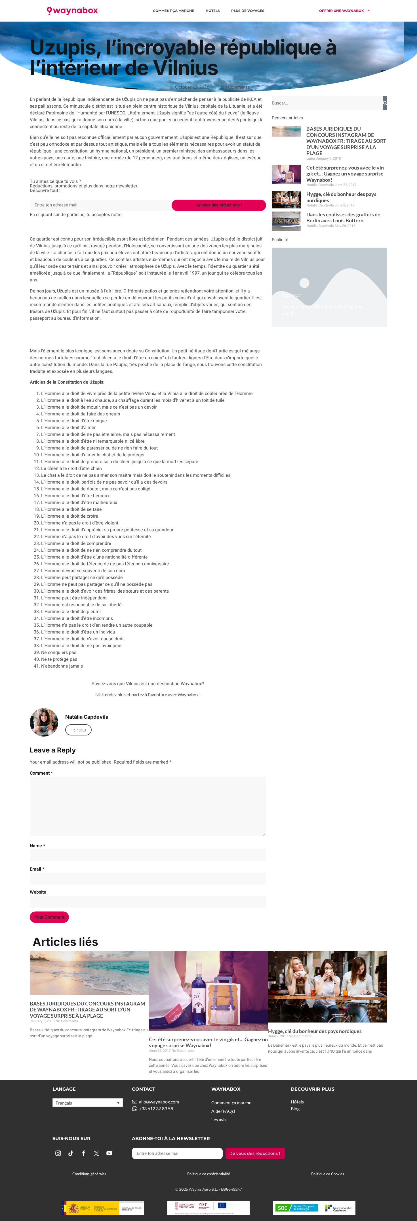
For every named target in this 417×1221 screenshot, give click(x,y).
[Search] (385, 103)
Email (37, 869)
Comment (41, 773)
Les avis (218, 1119)
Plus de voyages (247, 11)
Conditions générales (89, 1174)
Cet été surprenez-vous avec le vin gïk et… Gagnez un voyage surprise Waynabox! (345, 173)
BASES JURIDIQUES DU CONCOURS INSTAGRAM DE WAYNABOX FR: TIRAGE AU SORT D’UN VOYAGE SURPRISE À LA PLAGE (346, 141)
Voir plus (78, 730)
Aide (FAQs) (223, 1111)
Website (38, 892)
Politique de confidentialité (208, 1174)
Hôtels (213, 11)
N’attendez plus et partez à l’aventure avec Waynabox (147, 694)
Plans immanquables (50, 27)
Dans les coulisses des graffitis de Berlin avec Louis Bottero (343, 217)
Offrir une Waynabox (341, 11)
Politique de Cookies (327, 1174)
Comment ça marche (173, 11)
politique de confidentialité (149, 214)
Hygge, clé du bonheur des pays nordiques (341, 197)
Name (37, 845)
